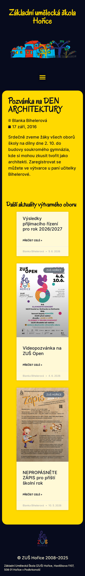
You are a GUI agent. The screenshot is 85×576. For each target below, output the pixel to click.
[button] (42, 77)
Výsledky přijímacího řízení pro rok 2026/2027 (42, 223)
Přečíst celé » (32, 240)
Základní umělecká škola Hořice (42, 16)
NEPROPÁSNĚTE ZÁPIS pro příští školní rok (40, 477)
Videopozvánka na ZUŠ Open (42, 350)
